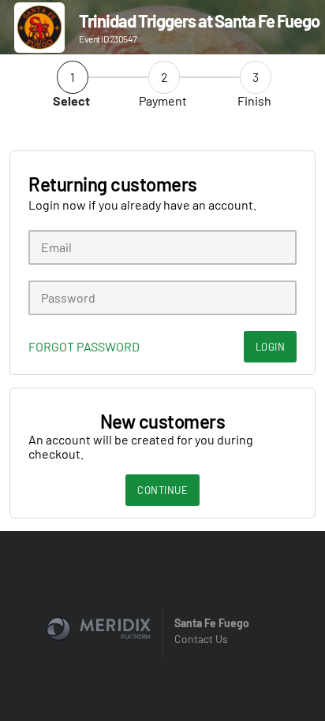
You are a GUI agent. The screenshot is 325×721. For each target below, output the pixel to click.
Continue (162, 490)
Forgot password (84, 347)
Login (271, 346)
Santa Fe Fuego (211, 623)
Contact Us (201, 638)
